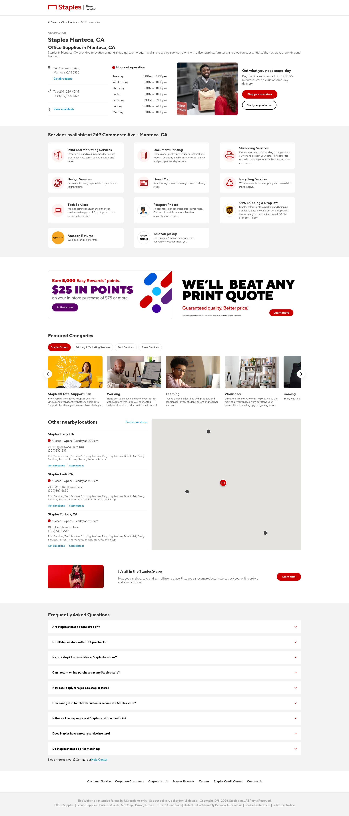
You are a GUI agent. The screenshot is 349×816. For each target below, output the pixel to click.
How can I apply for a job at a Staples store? (80, 687)
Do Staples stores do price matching (76, 748)
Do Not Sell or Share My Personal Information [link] (213, 805)
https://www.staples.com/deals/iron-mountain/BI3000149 (257, 144)
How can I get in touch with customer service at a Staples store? (94, 703)
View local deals (63, 109)
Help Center (99, 759)
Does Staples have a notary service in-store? (81, 733)
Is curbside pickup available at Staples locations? (84, 657)
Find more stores (136, 422)
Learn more (289, 576)
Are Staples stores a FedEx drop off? (76, 627)
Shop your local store (260, 94)
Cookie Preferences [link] (257, 805)
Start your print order (259, 105)
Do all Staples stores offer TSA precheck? (79, 642)
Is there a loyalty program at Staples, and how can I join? (89, 718)
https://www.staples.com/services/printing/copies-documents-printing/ (166, 147)
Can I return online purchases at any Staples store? (86, 672)
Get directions (62, 78)
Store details (76, 465)
